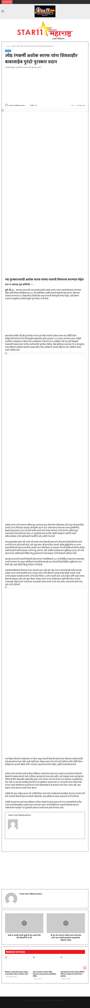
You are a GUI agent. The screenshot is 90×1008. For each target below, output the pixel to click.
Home (8, 46)
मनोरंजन (13, 46)
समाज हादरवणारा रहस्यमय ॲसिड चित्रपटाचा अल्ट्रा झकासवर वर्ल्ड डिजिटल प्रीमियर (44, 974)
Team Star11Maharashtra (17, 105)
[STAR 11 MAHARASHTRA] (45, 11)
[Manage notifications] (85, 967)
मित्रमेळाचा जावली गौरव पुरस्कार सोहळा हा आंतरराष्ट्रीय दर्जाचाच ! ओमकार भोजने (16, 973)
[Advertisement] (45, 86)
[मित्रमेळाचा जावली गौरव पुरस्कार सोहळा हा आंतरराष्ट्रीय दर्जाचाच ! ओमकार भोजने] (17, 963)
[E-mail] (9, 836)
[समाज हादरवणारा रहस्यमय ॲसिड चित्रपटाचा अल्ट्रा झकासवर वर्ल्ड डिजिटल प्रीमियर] (45, 963)
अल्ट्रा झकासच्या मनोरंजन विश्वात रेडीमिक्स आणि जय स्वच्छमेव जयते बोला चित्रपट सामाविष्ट (72, 974)
